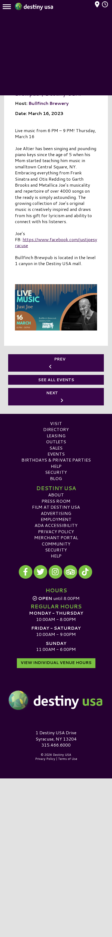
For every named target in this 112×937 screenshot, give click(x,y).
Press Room (56, 501)
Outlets (56, 441)
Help (56, 466)
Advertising (56, 513)
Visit (56, 423)
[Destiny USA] (56, 700)
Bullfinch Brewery (49, 103)
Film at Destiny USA (56, 507)
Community (56, 544)
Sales (56, 448)
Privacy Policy (56, 531)
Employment (56, 519)
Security (56, 472)
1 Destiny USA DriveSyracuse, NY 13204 (56, 735)
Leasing (56, 435)
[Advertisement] (56, 54)
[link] (56, 243)
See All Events (56, 380)
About (56, 495)
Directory (56, 429)
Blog (56, 478)
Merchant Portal (56, 537)
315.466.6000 (56, 745)
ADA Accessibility (56, 525)
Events (56, 454)
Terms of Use (67, 759)
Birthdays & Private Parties (56, 460)
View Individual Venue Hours (56, 662)
